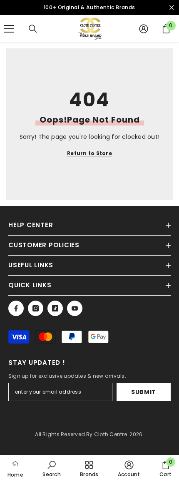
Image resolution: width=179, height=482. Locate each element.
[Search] (33, 29)
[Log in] (143, 28)
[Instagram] (35, 308)
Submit (143, 392)
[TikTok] (55, 308)
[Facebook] (16, 308)
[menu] (9, 29)
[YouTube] (74, 308)
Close (172, 8)
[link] (51, 468)
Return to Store (89, 153)
